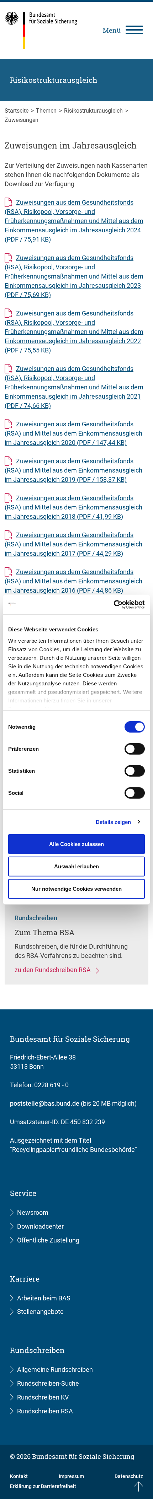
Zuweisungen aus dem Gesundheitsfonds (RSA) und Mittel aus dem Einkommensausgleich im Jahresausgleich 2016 (73, 581)
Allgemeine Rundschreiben (55, 1369)
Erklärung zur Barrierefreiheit (43, 1486)
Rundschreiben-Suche (48, 1383)
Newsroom (32, 1212)
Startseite (17, 110)
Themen (47, 110)
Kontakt (19, 1476)
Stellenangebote (40, 1311)
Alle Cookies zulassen (76, 844)
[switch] (135, 749)
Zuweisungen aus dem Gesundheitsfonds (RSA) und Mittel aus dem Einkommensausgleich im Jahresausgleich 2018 (73, 507)
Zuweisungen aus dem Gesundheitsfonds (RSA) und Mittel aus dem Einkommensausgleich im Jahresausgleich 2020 (73, 433)
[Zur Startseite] (41, 30)
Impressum (71, 1476)
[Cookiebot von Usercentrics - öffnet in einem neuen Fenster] (114, 604)
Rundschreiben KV (43, 1397)
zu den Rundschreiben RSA (53, 970)
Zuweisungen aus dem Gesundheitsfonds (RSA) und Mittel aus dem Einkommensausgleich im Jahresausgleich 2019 (73, 470)
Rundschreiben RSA (45, 1411)
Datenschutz (129, 1476)
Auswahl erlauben (76, 866)
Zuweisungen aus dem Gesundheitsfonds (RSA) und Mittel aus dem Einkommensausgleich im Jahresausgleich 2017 (73, 544)
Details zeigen (113, 822)
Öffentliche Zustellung (48, 1240)
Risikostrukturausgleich (94, 110)
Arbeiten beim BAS (43, 1298)
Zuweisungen (21, 120)
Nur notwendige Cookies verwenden (76, 889)
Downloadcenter (40, 1226)
